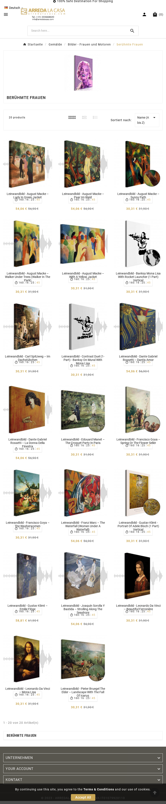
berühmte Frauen (22, 735)
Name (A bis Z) (147, 119)
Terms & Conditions (98, 789)
